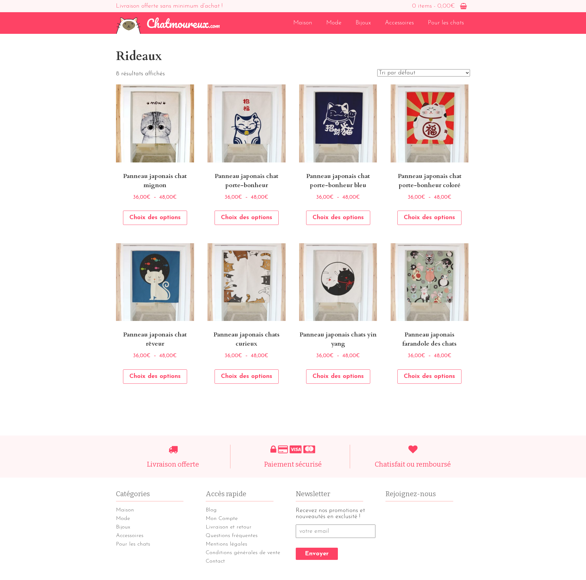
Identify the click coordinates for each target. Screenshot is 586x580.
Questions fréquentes (232, 536)
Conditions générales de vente (243, 553)
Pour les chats (446, 23)
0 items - (433, 6)
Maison (302, 23)
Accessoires (399, 23)
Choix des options (155, 218)
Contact (215, 561)
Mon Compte (222, 518)
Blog (211, 510)
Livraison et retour (228, 527)
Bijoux (363, 23)
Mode (334, 23)
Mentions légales (226, 544)
